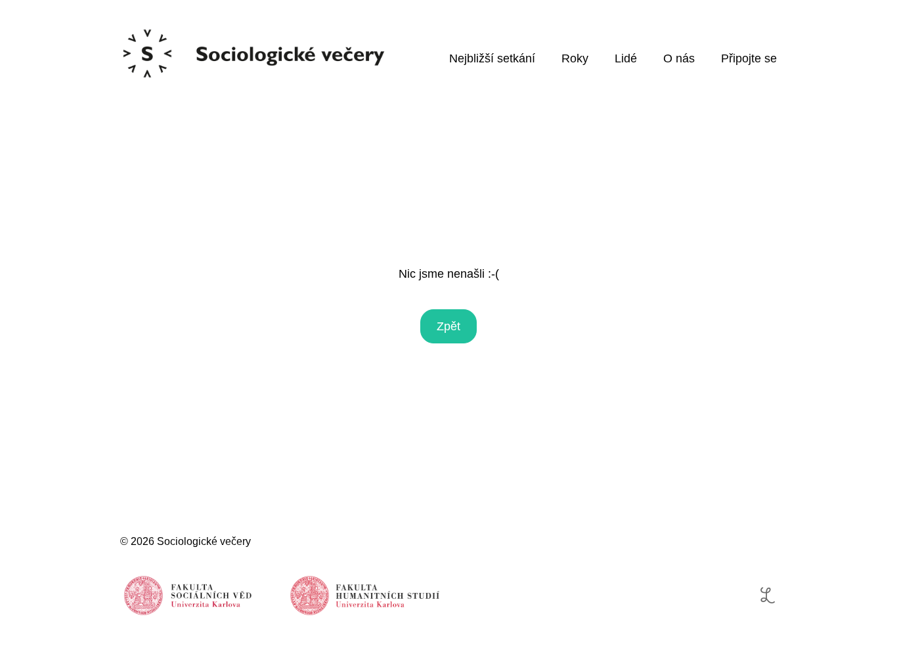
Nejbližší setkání (492, 58)
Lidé (626, 58)
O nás (679, 58)
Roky (574, 58)
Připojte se (749, 58)
